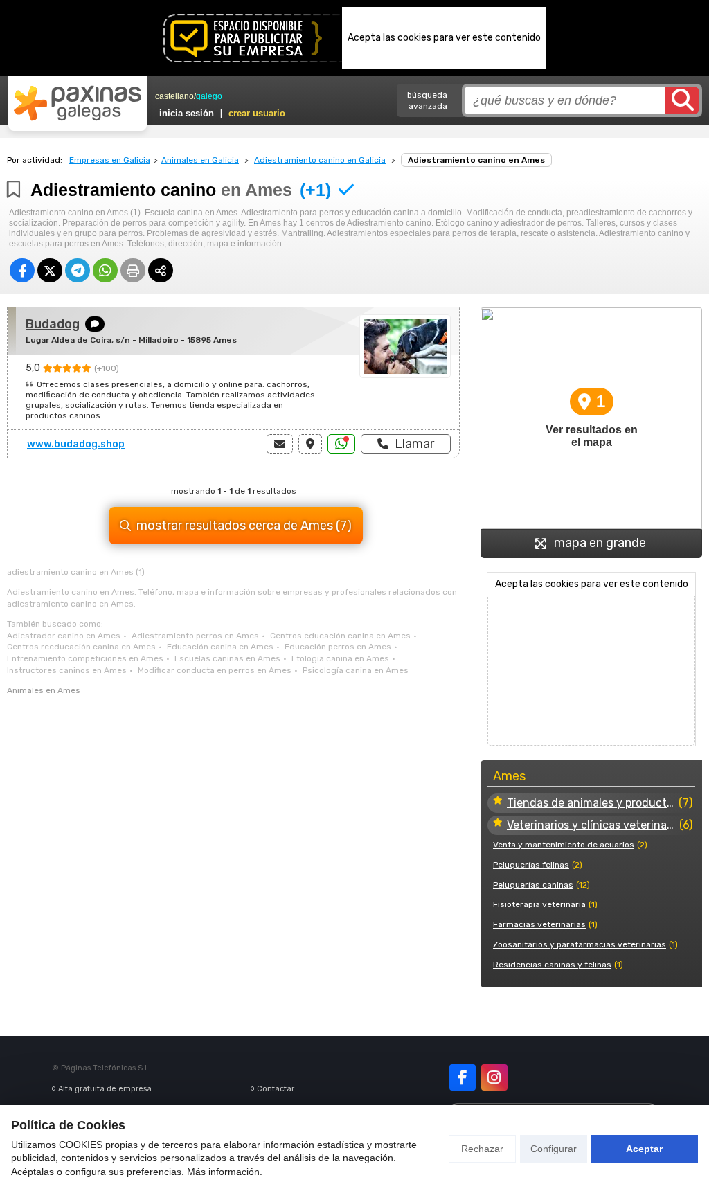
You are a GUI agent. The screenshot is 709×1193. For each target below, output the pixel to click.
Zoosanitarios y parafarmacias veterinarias (579, 944)
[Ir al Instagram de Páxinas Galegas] (494, 1077)
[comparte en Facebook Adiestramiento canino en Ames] (22, 270)
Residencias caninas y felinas (552, 964)
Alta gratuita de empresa (105, 1088)
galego (209, 96)
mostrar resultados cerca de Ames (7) (244, 525)
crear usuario (256, 113)
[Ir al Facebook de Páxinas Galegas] (462, 1077)
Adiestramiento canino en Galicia (320, 160)
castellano (174, 96)
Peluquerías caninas (533, 885)
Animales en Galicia (200, 160)
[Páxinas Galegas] (77, 103)
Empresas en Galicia (109, 160)
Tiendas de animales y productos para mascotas (591, 802)
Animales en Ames (43, 690)
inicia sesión (186, 113)
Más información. (224, 1171)
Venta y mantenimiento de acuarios (563, 845)
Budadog (53, 324)
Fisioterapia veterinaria (539, 904)
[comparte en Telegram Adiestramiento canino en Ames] (77, 270)
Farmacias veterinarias (539, 924)
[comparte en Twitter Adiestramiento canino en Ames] (49, 270)
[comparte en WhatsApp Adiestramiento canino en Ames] (105, 270)
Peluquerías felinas (531, 865)
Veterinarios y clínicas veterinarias (591, 825)
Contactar (275, 1088)
